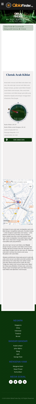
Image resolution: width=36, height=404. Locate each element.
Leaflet (24, 224)
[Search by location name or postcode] (12, 181)
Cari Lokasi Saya (18, 140)
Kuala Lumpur (18, 346)
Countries (18, 26)
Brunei (18, 336)
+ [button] (5, 182)
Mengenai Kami (18, 366)
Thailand (18, 333)
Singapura (18, 325)
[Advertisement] (18, 51)
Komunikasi (18, 372)
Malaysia (7, 29)
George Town (18, 357)
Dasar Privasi (18, 369)
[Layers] (30, 186)
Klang (18, 351)
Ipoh (18, 354)
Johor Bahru (18, 348)
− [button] (5, 184)
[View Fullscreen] (5, 188)
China (18, 328)
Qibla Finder (8, 26)
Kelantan (15, 29)
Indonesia (18, 331)
